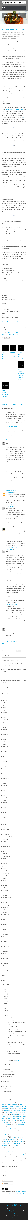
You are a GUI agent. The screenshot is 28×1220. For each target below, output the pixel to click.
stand (4, 919)
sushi (4, 931)
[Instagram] (15, 1205)
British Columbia (7, 720)
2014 (5, 994)
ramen (4, 868)
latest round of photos (8, 46)
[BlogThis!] (6, 338)
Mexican (5, 844)
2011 (5, 998)
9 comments (13, 38)
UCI (24, 117)
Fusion (4, 783)
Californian (5, 724)
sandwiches (17, 36)
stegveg (5, 924)
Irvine (11, 34)
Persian (4, 858)
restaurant (7, 36)
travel (4, 944)
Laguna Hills (6, 822)
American (5, 698)
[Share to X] (8, 338)
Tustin (4, 948)
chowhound (5, 734)
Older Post (23, 404)
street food (5, 927)
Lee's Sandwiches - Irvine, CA (13, 29)
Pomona (5, 863)
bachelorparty (6, 702)
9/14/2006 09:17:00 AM (11, 604)
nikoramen (5, 849)
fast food (5, 771)
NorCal (4, 851)
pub (3, 866)
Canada (4, 727)
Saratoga (5, 912)
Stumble (12, 334)
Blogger (17, 1060)
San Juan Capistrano (7, 905)
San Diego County (7, 897)
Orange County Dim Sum (8, 1084)
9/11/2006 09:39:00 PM (11, 439)
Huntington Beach (7, 805)
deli (3, 756)
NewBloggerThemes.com (14, 1217)
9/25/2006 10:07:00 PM (11, 625)
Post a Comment (6, 643)
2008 (5, 1006)
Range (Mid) (5, 875)
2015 (5, 991)
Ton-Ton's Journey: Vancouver (10, 1088)
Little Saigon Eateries (8, 1079)
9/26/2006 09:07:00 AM (11, 641)
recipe (4, 880)
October (8, 1017)
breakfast (5, 715)
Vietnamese (5, 38)
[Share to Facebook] (9, 338)
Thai (4, 936)
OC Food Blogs (6, 853)
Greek (4, 800)
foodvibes (5, 776)
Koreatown (5, 819)
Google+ (5, 334)
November (9, 1015)
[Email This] (5, 338)
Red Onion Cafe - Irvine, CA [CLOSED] (16, 1049)
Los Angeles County (7, 836)
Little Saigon (6, 829)
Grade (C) (5, 795)
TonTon (4, 939)
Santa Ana (5, 909)
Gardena (5, 788)
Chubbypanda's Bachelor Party (10, 1074)
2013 (5, 996)
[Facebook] (10, 1205)
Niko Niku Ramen (7, 1081)
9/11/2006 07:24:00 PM (11, 427)
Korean (4, 817)
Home (14, 404)
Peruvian (5, 861)
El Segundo (5, 766)
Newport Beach (6, 846)
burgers (4, 722)
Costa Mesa (5, 746)
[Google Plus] (12, 1205)
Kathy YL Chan (9, 506)
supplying (5, 929)
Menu (4, 7)
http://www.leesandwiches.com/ (10, 321)
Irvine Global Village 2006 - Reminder (16, 1040)
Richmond (5, 890)
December (9, 1013)
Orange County (17, 34)
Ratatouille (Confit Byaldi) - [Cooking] (11, 660)
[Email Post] (3, 338)
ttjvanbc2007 (6, 946)
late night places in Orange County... (14, 109)
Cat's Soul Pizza (6, 1069)
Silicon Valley (6, 914)
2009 (5, 1003)
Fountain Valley (6, 778)
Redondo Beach (6, 883)
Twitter (19, 332)
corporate (20, 32)
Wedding (5, 961)
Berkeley (5, 712)
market (4, 841)
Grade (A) (5, 790)
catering (5, 729)
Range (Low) (6, 873)
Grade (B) (7, 34)
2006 (5, 1010)
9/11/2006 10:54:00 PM (11, 504)
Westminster (6, 965)
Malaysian (5, 839)
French (4, 780)
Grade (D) (5, 797)
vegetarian (5, 956)
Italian (4, 812)
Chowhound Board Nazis (9, 1071)
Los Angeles (6, 834)
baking (4, 707)
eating (3, 34)
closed (4, 737)
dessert (4, 758)
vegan (4, 953)
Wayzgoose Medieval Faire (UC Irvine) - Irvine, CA (13, 357)
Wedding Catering (7, 1091)
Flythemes (11, 1215)
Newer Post (5, 404)
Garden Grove (6, 785)
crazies (4, 749)
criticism (5, 751)
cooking (5, 741)
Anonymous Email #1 (8, 1171)
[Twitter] (8, 1205)
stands (4, 922)
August (8, 1056)
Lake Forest (5, 824)
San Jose (5, 902)
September (9, 1020)
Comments (6, 1183)
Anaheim (5, 700)
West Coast (5, 963)
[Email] (20, 1205)
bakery (4, 705)
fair (3, 768)
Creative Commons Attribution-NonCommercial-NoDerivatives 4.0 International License (14, 1193)
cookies (5, 739)
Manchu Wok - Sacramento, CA (14, 1053)
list (7, 330)
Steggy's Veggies (7, 1086)
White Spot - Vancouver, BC (13, 1051)
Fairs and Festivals (7, 1076)
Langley (5, 827)
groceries (5, 802)
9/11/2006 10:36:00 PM (11, 490)
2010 (5, 1001)
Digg (18, 334)
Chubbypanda (9, 441)
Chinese (5, 732)
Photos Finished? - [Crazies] (14, 1027)
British (4, 717)
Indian (4, 807)
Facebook (11, 332)
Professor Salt (9, 492)
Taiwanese (5, 934)
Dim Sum (5, 761)
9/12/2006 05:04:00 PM (11, 525)
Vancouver (5, 951)
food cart (5, 773)
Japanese (5, 815)
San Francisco (6, 900)
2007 (5, 1008)
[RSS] (17, 1205)
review (12, 36)
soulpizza (5, 917)
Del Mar (4, 754)
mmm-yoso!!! (7, 48)
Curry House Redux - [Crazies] (14, 1029)
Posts (4, 1180)
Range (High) (6, 871)
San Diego (5, 895)
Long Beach (5, 832)
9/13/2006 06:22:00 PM (11, 547)
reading (4, 878)
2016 (5, 989)
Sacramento (5, 892)
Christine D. (8, 527)
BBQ (4, 710)
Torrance (5, 941)
